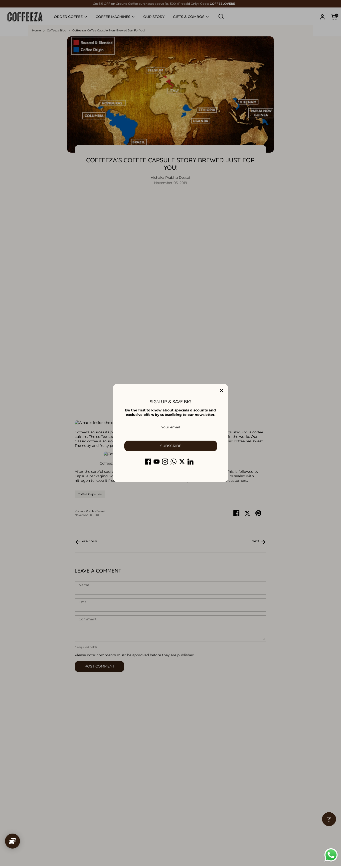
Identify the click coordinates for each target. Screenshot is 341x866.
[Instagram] (165, 462)
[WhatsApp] (173, 462)
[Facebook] (148, 462)
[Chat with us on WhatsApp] (331, 855)
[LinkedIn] (190, 462)
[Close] (221, 390)
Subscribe (170, 446)
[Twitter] (182, 462)
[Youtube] (157, 462)
